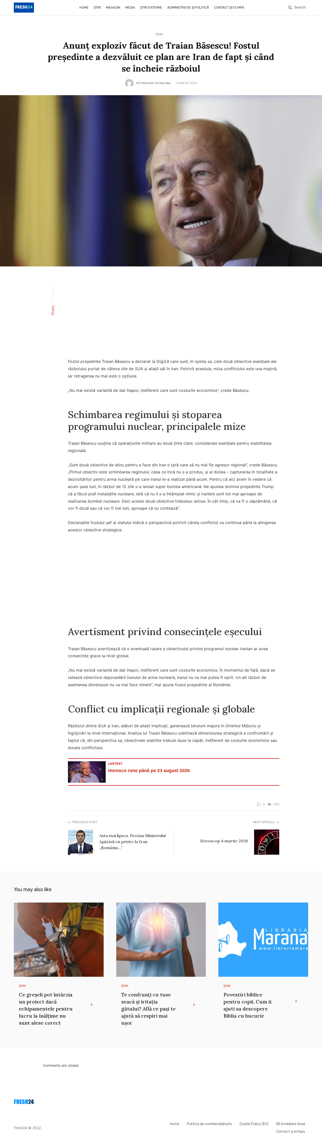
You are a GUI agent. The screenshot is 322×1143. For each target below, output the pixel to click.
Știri (97, 7)
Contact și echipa (229, 7)
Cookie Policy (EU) (253, 1124)
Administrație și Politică (188, 7)
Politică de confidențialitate (209, 1124)
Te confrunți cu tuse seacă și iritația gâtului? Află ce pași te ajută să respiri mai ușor (148, 1008)
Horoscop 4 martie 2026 (224, 840)
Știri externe (151, 7)
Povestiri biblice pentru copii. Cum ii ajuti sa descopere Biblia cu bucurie (247, 1005)
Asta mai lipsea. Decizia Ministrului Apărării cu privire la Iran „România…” (132, 841)
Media (130, 7)
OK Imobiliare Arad (290, 1124)
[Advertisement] (173, 315)
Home (84, 7)
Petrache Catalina (153, 83)
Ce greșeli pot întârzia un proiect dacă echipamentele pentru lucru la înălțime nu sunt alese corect (46, 1008)
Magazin (113, 7)
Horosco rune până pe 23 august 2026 (149, 770)
